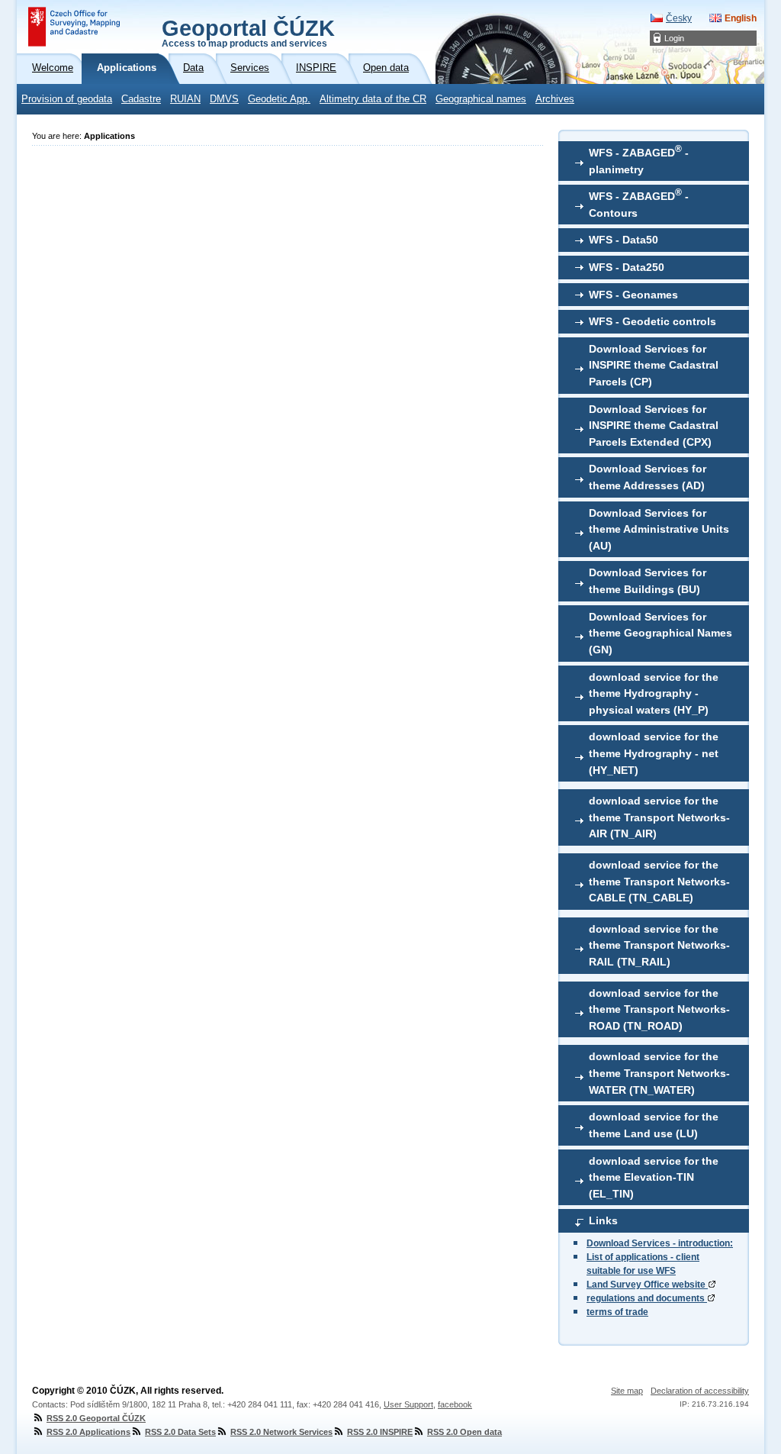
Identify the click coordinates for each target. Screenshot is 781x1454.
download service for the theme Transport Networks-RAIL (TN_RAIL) (659, 945)
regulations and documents (647, 1298)
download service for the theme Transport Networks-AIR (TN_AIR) (659, 817)
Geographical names (480, 99)
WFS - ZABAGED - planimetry (639, 159)
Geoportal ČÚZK (248, 32)
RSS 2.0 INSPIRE (380, 1431)
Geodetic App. (279, 99)
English (741, 18)
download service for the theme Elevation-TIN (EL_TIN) (653, 1177)
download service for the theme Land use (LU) (653, 1125)
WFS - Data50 (623, 240)
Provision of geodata (66, 99)
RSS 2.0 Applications (88, 1431)
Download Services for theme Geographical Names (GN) (660, 633)
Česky (679, 18)
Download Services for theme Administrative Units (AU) (659, 529)
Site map (627, 1390)
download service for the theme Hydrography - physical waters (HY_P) (653, 693)
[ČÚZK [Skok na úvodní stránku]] (74, 27)
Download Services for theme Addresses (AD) (647, 477)
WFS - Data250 (626, 267)
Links (603, 1220)
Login (674, 38)
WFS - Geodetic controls (652, 321)
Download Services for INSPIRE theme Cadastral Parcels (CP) (653, 365)
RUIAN (185, 99)
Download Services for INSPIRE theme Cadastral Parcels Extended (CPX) (653, 425)
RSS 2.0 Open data (464, 1431)
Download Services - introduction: (660, 1243)
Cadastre (141, 99)
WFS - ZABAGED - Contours (639, 203)
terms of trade (617, 1312)
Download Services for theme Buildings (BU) (647, 580)
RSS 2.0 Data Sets (180, 1431)
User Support (408, 1404)
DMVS (224, 99)
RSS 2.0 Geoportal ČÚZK (96, 1418)
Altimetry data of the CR (373, 99)
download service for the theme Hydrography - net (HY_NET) (653, 752)
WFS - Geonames (633, 295)
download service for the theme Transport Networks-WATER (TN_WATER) (659, 1072)
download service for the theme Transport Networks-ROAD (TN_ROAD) (659, 1009)
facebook (455, 1404)
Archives (554, 99)
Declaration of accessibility (700, 1390)
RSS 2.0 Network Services (281, 1431)
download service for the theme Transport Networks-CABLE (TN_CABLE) (659, 881)
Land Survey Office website (647, 1284)
